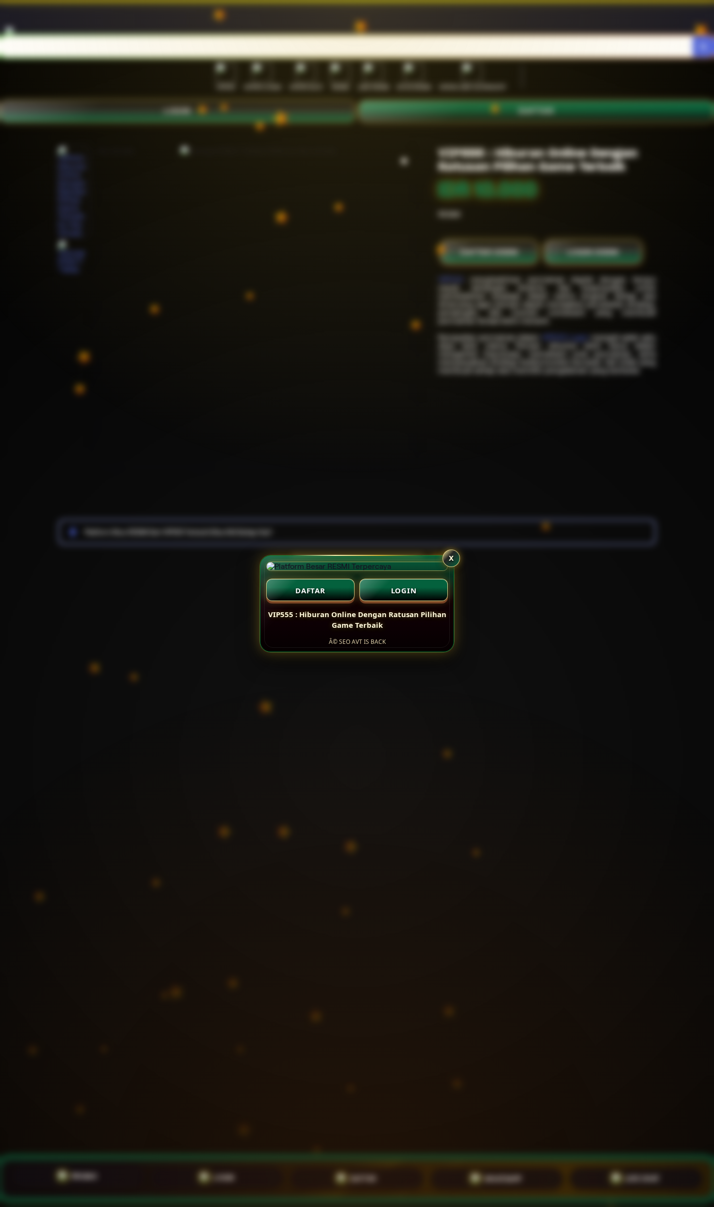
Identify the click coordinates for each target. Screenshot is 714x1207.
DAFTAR (310, 590)
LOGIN (404, 590)
